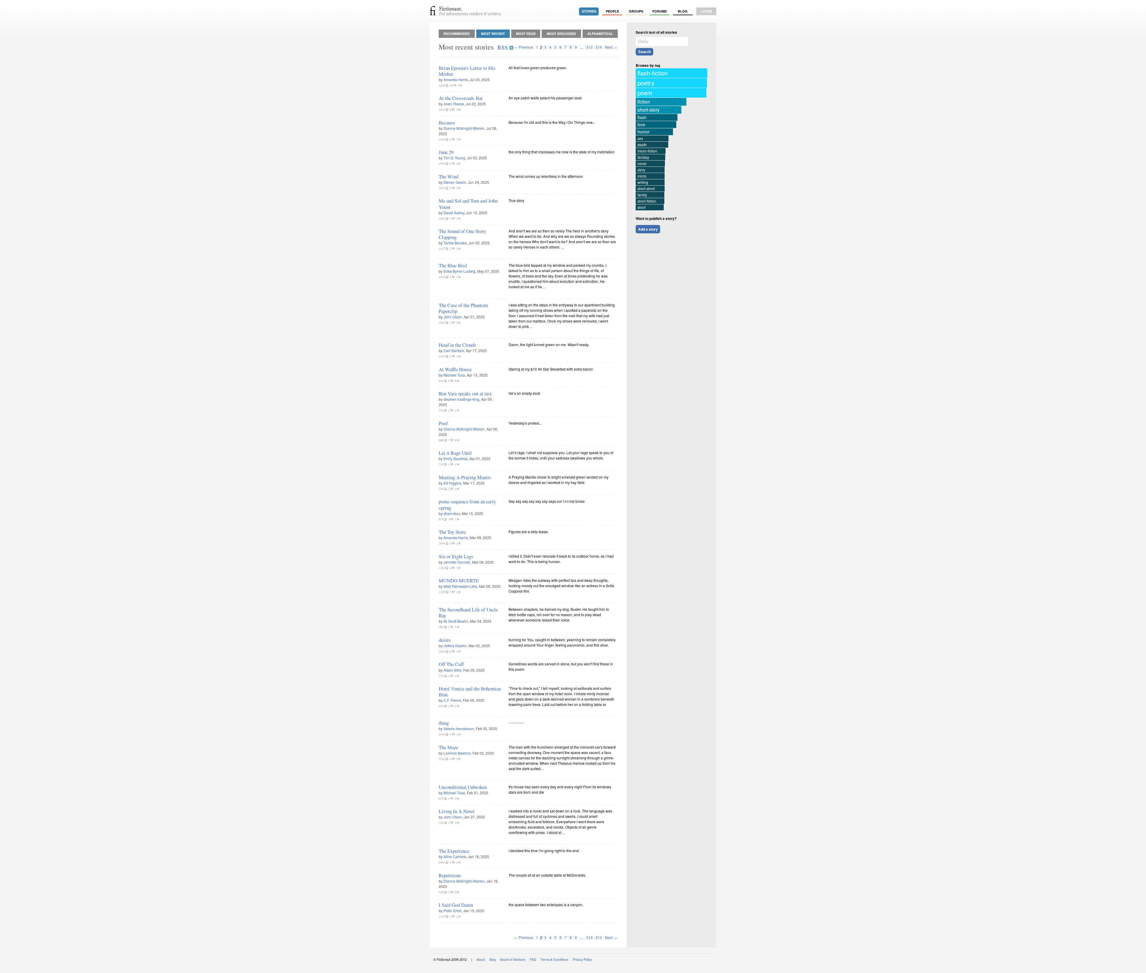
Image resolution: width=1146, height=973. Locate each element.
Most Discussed (561, 33)
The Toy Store (452, 531)
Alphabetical (600, 33)
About (481, 959)
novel (641, 163)
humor (643, 132)
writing (642, 182)
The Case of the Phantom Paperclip (463, 308)
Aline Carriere (454, 856)
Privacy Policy (582, 959)
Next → (611, 47)
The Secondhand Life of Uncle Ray (468, 612)
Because (447, 122)
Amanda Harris (455, 79)
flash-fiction (652, 73)
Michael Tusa (454, 374)
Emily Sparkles (455, 458)
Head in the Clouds (457, 344)
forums (659, 11)
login (706, 11)
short (641, 207)
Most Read (526, 33)
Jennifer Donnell (456, 562)
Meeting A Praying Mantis (465, 477)
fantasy (643, 157)
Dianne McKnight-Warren (464, 128)
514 (599, 47)
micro (641, 175)
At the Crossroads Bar (461, 98)
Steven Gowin (454, 182)
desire (445, 639)
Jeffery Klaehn (455, 645)
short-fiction (646, 200)
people (612, 11)
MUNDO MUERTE (459, 580)
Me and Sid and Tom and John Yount (468, 203)
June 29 (446, 152)
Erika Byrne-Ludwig (459, 271)
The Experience (454, 850)
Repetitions (450, 875)
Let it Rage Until (455, 452)
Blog (683, 11)
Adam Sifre (452, 670)
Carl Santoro (453, 350)
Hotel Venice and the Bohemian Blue (470, 691)
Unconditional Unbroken (463, 787)
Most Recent (493, 33)
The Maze (448, 747)
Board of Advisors (512, 959)
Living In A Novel (457, 811)
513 (589, 47)
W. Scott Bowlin (455, 621)
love (641, 124)
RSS (503, 47)
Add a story (648, 229)
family (642, 194)
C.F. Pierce (452, 700)
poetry (645, 82)
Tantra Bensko (455, 242)
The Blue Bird (453, 265)
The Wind (448, 176)
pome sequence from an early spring (467, 504)
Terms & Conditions (554, 959)
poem (644, 92)
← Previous (523, 47)
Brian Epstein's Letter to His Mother (467, 70)
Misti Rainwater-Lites (460, 586)
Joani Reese (453, 103)
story (641, 169)
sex (640, 138)
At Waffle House (455, 369)
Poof (443, 423)
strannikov (451, 513)
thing (444, 722)
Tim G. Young (454, 157)
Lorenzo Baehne (457, 752)
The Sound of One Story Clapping (462, 234)
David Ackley (453, 212)
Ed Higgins (452, 482)
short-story (648, 109)
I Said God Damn (456, 904)
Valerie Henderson (458, 728)
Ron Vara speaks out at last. (466, 393)
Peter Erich (452, 910)
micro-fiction (647, 150)
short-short (646, 188)
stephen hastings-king (461, 399)
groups (636, 11)
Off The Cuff (451, 664)
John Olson (452, 316)
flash (641, 117)
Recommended (456, 33)
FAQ (533, 959)
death (642, 144)
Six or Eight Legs (456, 556)
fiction (643, 101)
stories (589, 11)
